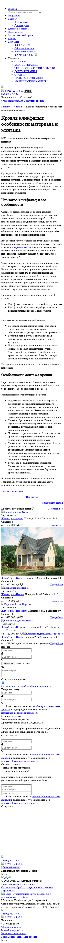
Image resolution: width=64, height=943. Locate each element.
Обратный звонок (24, 48)
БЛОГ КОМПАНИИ (26, 64)
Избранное (14, 15)
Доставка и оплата (18, 28)
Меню (28, 91)
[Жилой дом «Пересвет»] (16, 604)
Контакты (13, 41)
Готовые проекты (11, 936)
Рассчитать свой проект (21, 35)
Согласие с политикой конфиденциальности (26, 686)
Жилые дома (21, 22)
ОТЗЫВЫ (20, 61)
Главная (12, 8)
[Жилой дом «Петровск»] (17, 620)
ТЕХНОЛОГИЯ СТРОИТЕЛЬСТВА (35, 68)
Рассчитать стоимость (13, 933)
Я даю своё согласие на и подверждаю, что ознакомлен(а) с (30, 709)
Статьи (18, 106)
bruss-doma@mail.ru (25, 51)
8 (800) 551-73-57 (23, 45)
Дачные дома (21, 25)
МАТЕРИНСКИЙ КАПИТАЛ (31, 81)
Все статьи (32, 496)
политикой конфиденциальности (19, 712)
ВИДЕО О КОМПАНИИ (28, 77)
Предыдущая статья (12, 490)
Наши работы (15, 31)
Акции (12, 38)
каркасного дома (23, 247)
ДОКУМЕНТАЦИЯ (25, 71)
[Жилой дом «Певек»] (15, 587)
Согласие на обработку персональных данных (27, 887)
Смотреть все (55, 508)
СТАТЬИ (19, 74)
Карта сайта (8, 890)
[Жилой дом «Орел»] (14, 511)
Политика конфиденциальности (19, 883)
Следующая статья (52, 502)
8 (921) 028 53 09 (24, 55)
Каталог (12, 18)
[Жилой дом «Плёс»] (36, 633)
